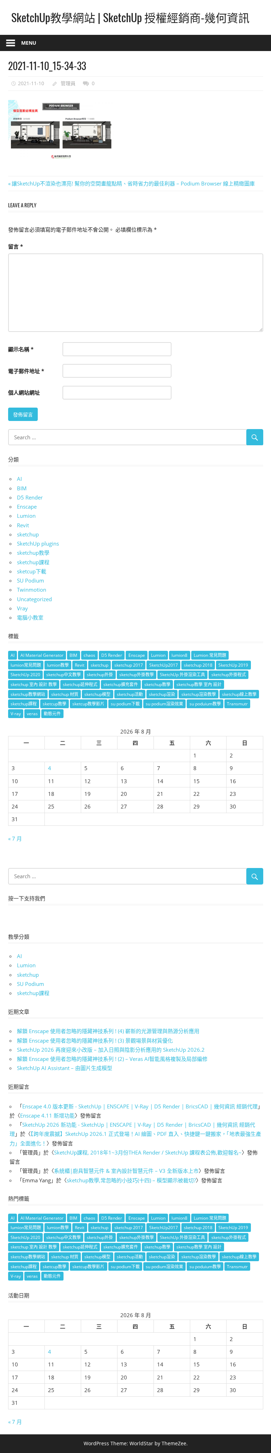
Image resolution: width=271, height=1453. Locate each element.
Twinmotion (31, 589)
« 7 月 (15, 838)
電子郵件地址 (26, 371)
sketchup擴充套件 (120, 684)
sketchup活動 (130, 694)
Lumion (26, 515)
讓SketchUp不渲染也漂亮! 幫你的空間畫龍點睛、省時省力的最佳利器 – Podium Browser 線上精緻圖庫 (133, 183)
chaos (89, 655)
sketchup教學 (33, 552)
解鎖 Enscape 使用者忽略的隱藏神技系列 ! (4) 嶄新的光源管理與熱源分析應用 (108, 1030)
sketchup (28, 534)
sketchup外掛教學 (136, 675)
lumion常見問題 (26, 665)
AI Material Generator (42, 655)
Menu (28, 42)
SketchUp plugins (38, 543)
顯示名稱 (21, 349)
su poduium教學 (205, 704)
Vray (22, 608)
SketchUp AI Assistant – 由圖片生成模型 (64, 1067)
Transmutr (237, 704)
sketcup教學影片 (88, 704)
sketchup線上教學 (239, 694)
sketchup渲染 (162, 694)
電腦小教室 (30, 617)
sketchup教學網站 (28, 694)
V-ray (16, 714)
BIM (22, 488)
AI (19, 478)
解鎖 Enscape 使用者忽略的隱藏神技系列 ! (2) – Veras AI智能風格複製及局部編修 (112, 1058)
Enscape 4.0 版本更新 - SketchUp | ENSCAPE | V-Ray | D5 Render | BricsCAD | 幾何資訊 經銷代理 (140, 1106)
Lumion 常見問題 (210, 655)
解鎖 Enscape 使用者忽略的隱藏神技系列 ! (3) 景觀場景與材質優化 (95, 1040)
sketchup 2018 (198, 665)
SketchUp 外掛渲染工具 (182, 675)
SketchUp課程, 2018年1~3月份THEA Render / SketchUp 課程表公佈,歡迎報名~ (148, 1152)
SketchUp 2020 (25, 675)
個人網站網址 (24, 392)
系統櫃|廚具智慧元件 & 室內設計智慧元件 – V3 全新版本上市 (126, 1170)
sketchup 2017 (128, 665)
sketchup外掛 (100, 675)
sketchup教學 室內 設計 (199, 684)
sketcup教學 (54, 704)
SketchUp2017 (163, 665)
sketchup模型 (97, 694)
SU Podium (30, 580)
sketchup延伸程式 (80, 684)
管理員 (68, 83)
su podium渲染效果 (164, 704)
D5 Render (30, 497)
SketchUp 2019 (233, 665)
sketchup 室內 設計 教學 (34, 684)
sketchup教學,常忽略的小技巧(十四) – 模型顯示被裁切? (131, 1180)
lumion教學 (58, 665)
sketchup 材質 (64, 694)
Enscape (27, 506)
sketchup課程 (33, 562)
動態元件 (52, 714)
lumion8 (179, 655)
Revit (23, 525)
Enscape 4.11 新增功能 (47, 1115)
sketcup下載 (31, 571)
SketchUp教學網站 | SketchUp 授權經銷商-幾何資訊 (130, 17)
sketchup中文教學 (63, 675)
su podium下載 (125, 704)
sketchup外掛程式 (228, 675)
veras (32, 714)
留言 (15, 246)
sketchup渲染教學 (198, 694)
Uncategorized (34, 599)
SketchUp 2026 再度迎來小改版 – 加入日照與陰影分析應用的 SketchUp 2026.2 (111, 1049)
